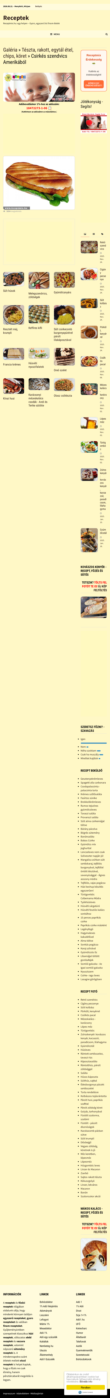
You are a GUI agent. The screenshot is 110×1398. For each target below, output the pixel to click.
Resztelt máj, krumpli (10, 330)
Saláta (84, 1073)
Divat (78, 1310)
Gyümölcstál (103, 531)
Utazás (43, 1350)
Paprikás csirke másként (94, 925)
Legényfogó (87, 929)
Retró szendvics (103, 245)
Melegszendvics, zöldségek (38, 295)
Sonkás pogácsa (89, 944)
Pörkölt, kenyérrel (103, 332)
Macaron (85, 1188)
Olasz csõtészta (63, 395)
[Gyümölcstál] (89, 530)
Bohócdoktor (46, 1301)
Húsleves (86, 1049)
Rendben (85, 1387)
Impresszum (9, 1393)
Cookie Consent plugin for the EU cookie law (85, 1392)
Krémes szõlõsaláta (91, 794)
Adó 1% (43, 1332)
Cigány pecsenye (103, 274)
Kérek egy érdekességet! (94, 84)
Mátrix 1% (45, 1323)
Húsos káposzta (89, 1076)
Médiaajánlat (37, 1393)
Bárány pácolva (89, 828)
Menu (57, 34)
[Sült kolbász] (89, 300)
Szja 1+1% (81, 1315)
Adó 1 (79, 1301)
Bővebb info (86, 1381)
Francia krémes (12, 364)
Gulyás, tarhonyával (91, 1111)
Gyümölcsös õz (89, 952)
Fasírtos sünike (89, 798)
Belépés (38, 6)
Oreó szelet (60, 370)
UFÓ (78, 1323)
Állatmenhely (46, 1354)
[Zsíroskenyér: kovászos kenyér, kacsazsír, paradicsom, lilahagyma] (89, 470)
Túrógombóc (103, 446)
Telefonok (81, 1341)
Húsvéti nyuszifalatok (36, 364)
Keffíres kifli (35, 328)
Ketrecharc (81, 1328)
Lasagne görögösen (91, 979)
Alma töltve (87, 940)
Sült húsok (9, 290)
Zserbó (84, 1173)
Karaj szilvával (88, 948)
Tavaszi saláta (88, 813)
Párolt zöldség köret (91, 1107)
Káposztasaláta (89, 1061)
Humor (79, 1332)
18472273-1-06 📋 (39, 108)
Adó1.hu (80, 1319)
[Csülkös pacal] (89, 358)
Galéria (10, 50)
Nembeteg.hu (46, 1345)
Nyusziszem (87, 971)
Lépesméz (86, 1161)
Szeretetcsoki (82, 1354)
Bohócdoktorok (83, 1359)
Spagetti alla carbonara (93, 782)
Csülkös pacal (88, 1015)
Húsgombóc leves (90, 1165)
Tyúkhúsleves (88, 902)
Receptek (16, 18)
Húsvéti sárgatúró (90, 906)
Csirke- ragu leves (90, 975)
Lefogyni (44, 1319)
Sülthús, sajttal (89, 1080)
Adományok (46, 1310)
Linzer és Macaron (90, 1169)
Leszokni (44, 1315)
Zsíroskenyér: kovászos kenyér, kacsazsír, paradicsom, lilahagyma (93, 1038)
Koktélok (44, 1341)
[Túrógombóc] (89, 443)
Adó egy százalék (48, 1337)
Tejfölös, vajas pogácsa (93, 882)
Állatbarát (81, 1337)
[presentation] (85, 234)
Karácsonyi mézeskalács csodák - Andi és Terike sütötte (38, 400)
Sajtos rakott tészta (91, 1177)
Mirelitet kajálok (90, 758)
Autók (79, 1345)
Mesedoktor (46, 1328)
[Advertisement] (39, 134)
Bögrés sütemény (90, 832)
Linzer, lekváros (89, 1184)
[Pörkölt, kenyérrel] (89, 327)
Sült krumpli (87, 1138)
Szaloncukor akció (91, 1196)
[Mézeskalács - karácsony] (89, 385)
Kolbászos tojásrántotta (94, 1096)
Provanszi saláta (89, 817)
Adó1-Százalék (47, 1359)
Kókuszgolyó (88, 1180)
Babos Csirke (88, 840)
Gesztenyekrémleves (92, 778)
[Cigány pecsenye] (89, 269)
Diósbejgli (86, 1142)
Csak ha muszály (90, 754)
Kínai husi (9, 398)
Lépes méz (103, 420)
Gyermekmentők (84, 1350)
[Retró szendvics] (89, 242)
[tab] (85, 234)
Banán (84, 1192)
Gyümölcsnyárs (62, 292)
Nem (83, 746)
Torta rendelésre (90, 1092)
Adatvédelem (22, 1393)
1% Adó (80, 1306)
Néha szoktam (89, 750)
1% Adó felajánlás (49, 1306)
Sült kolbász (103, 303)
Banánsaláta (87, 836)
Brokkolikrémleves (91, 801)
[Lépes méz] (89, 419)
